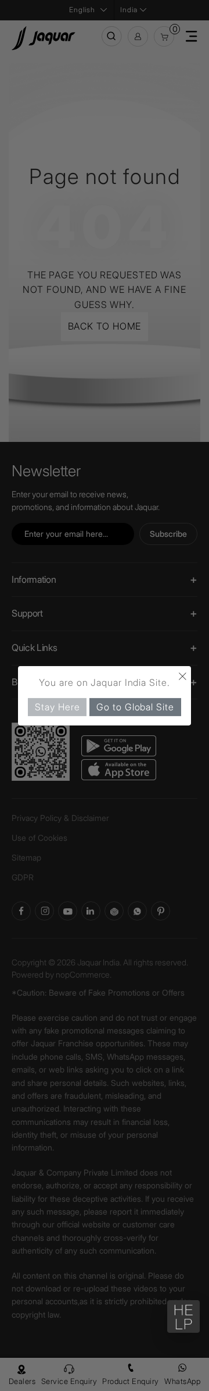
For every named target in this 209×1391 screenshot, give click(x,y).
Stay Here (57, 706)
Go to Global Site (135, 706)
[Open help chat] (183, 1316)
